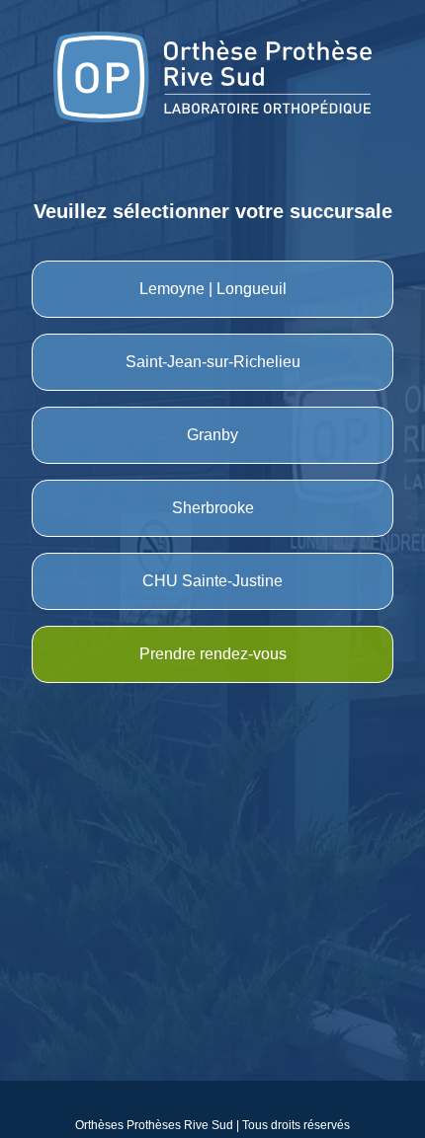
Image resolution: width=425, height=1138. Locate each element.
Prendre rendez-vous (213, 653)
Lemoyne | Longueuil (213, 288)
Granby (212, 434)
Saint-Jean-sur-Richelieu (213, 361)
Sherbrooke (213, 507)
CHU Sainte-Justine (212, 580)
